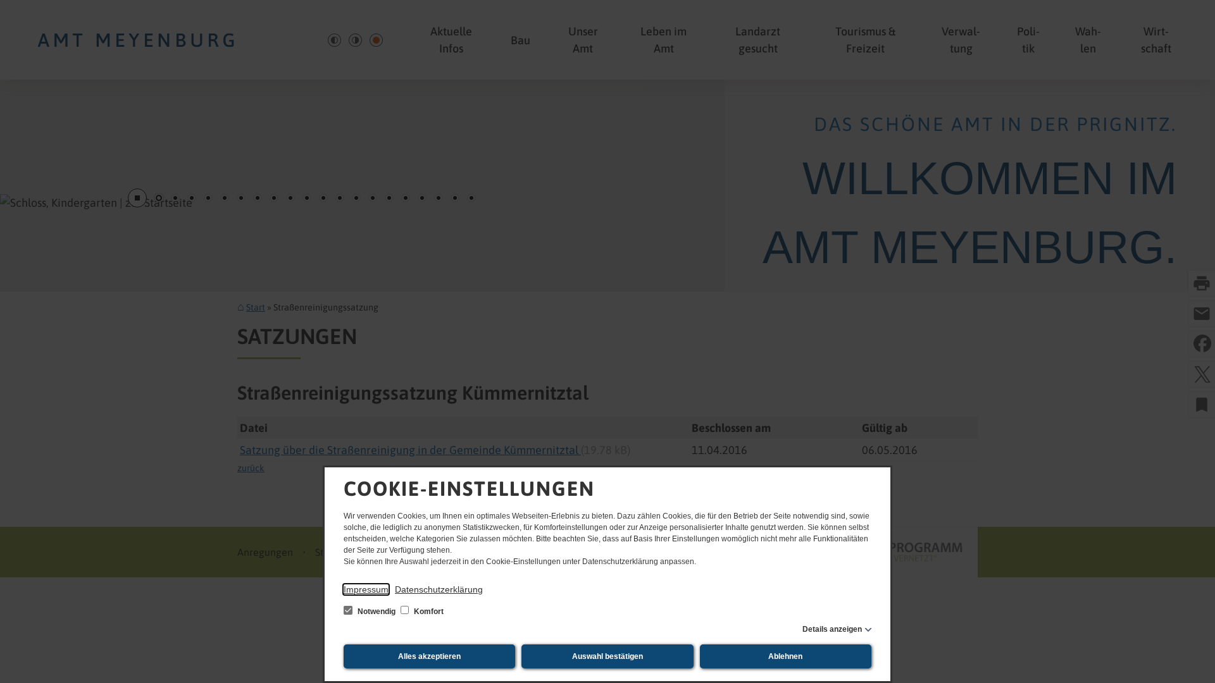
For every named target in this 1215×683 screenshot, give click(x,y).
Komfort (428, 611)
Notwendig (376, 611)
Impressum (366, 589)
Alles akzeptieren (429, 656)
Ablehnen (785, 656)
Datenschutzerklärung (439, 589)
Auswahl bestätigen (607, 656)
